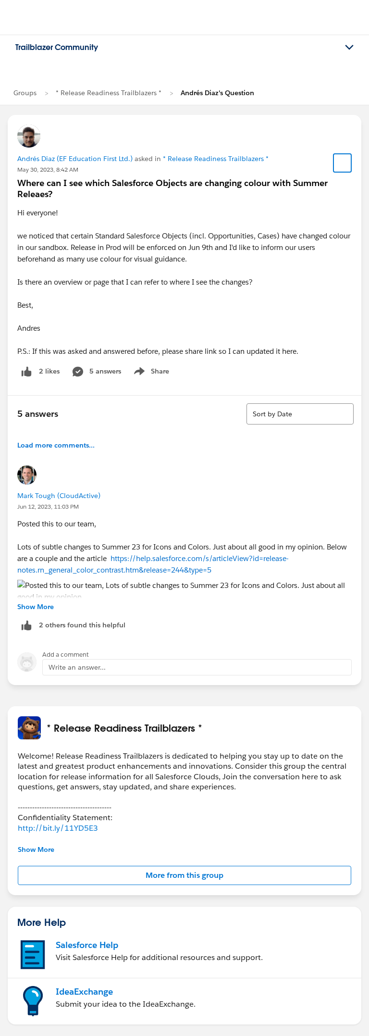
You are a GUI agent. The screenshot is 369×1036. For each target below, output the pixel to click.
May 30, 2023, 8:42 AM (47, 169)
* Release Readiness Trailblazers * (108, 92)
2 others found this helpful (82, 625)
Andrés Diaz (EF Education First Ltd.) (75, 158)
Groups (25, 92)
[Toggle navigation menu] (349, 47)
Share (150, 373)
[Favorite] (342, 163)
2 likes (49, 371)
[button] (184, 875)
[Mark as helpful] (26, 625)
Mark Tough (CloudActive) (58, 495)
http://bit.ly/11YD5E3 (58, 828)
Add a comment (65, 654)
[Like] (26, 371)
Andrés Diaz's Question (217, 92)
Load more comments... (56, 445)
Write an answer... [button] (77, 667)
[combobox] (300, 413)
